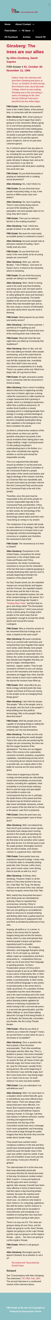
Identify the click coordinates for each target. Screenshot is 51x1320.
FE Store (26, 31)
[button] (49, 5)
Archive (26, 37)
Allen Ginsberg (19, 58)
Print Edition (11, 31)
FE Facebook (11, 37)
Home (7, 24)
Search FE (40, 37)
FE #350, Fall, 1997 (31, 1278)
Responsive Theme (31, 1311)
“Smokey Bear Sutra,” (16, 603)
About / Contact (23, 24)
